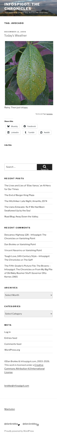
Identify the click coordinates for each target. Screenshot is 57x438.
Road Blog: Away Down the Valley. (21, 216)
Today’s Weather (15, 35)
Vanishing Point (27, 238)
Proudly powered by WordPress (19, 431)
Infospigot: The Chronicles (22, 6)
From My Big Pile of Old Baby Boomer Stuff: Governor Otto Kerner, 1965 (28, 273)
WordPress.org (12, 350)
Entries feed (10, 338)
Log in (7, 332)
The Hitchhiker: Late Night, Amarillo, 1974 (25, 201)
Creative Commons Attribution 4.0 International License (24, 369)
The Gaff (28, 260)
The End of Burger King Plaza (19, 195)
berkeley (50, 114)
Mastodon (9, 409)
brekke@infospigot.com (16, 385)
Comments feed (12, 344)
